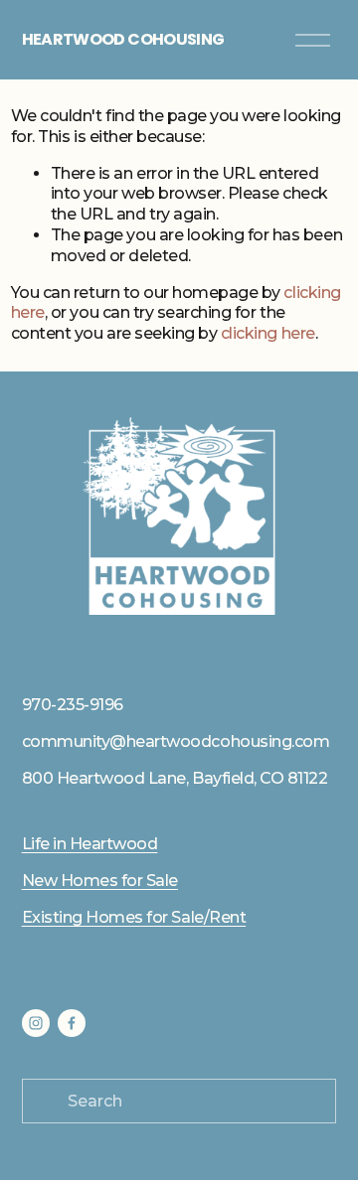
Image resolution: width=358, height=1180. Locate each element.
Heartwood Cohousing (123, 39)
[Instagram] (36, 1023)
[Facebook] (72, 1023)
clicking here (268, 333)
